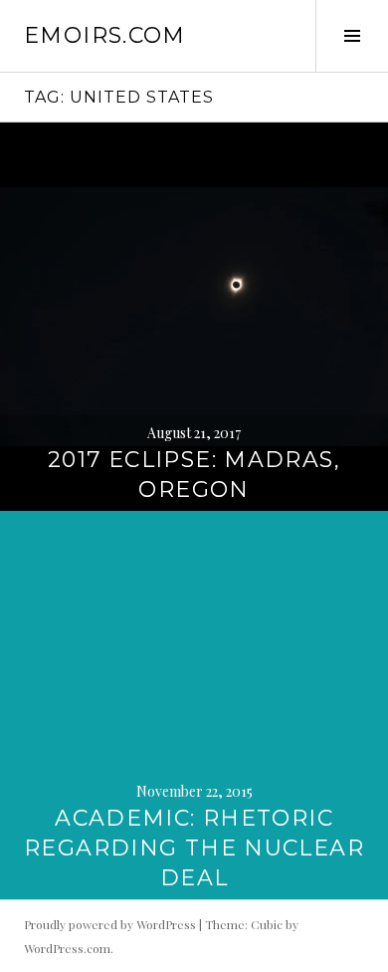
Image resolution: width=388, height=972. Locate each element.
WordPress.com (67, 948)
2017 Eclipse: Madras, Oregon (194, 474)
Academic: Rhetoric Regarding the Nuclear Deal (194, 848)
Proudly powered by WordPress (110, 924)
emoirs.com (105, 35)
